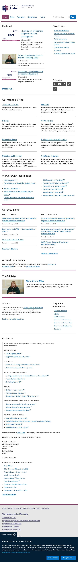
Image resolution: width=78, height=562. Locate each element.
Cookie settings (7, 534)
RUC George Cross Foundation (54, 180)
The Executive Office (9, 518)
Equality (56, 314)
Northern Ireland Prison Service (14, 478)
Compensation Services (61, 47)
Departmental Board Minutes (63, 326)
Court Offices (8, 466)
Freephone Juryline (10, 487)
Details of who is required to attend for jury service (23, 365)
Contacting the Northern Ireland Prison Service (22, 396)
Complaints (57, 329)
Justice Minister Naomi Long (33, 308)
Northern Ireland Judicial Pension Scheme (64, 43)
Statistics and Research (61, 30)
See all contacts (9, 494)
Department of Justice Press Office (15, 490)
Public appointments (60, 311)
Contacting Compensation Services (18, 410)
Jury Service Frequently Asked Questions (19, 368)
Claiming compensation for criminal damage (21, 404)
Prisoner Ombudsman (12, 188)
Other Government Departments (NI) (16, 469)
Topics (12, 17)
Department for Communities (11, 524)
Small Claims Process (14, 424)
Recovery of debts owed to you (17, 427)
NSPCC (7, 195)
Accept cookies (68, 558)
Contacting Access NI (14, 382)
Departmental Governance (62, 320)
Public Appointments (60, 39)
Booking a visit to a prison (15, 390)
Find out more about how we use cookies (16, 552)
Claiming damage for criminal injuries (19, 407)
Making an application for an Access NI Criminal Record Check (27, 376)
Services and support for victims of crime (64, 35)
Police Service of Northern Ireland (55, 186)
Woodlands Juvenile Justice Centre (15, 484)
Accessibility (45, 508)
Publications (21, 17)
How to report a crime (14, 354)
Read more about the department (13, 319)
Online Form (21, 433)
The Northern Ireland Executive (15, 514)
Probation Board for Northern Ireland (55, 183)
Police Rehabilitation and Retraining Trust (18, 191)
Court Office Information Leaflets (16, 418)
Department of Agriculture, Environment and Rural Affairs (21, 521)
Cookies (37, 508)
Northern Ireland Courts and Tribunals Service (58, 195)
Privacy (31, 508)
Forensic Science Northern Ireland (15, 472)
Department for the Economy (11, 530)
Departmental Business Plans (63, 323)
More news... (8, 89)
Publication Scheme (33, 266)
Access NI (57, 50)
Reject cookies (53, 558)
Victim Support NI (10, 180)
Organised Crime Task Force (53, 189)
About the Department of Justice (64, 53)
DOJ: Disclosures (59, 317)
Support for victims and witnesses (18, 357)
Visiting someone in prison (15, 393)
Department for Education (10, 527)
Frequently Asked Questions (15, 379)
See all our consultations (49, 253)
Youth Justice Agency (12, 481)
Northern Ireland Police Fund (53, 192)
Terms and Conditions (21, 508)
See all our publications (10, 249)
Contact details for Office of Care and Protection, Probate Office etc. (28, 421)
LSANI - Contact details (11, 475)
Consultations (32, 17)
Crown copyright (7, 508)
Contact (42, 17)
